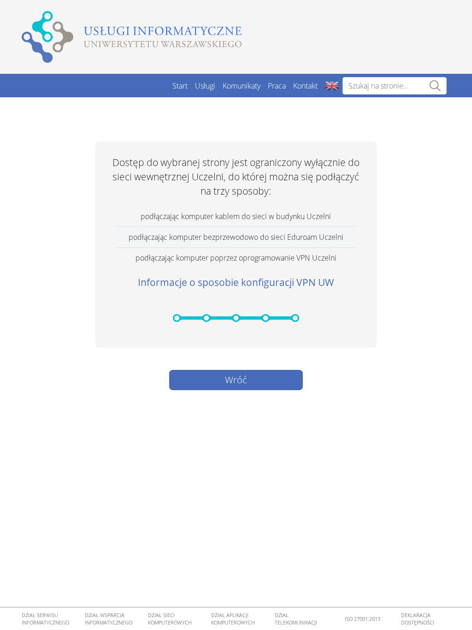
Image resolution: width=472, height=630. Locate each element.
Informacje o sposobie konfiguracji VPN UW (236, 282)
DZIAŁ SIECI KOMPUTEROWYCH (170, 619)
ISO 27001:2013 (362, 619)
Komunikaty (241, 86)
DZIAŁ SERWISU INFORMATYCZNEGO (45, 619)
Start (180, 86)
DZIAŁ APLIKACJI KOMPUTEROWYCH (233, 619)
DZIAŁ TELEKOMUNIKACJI (296, 619)
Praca (277, 86)
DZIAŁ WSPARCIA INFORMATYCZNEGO (108, 619)
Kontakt (305, 86)
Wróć (236, 380)
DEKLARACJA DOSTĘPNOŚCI (417, 619)
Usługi (205, 86)
